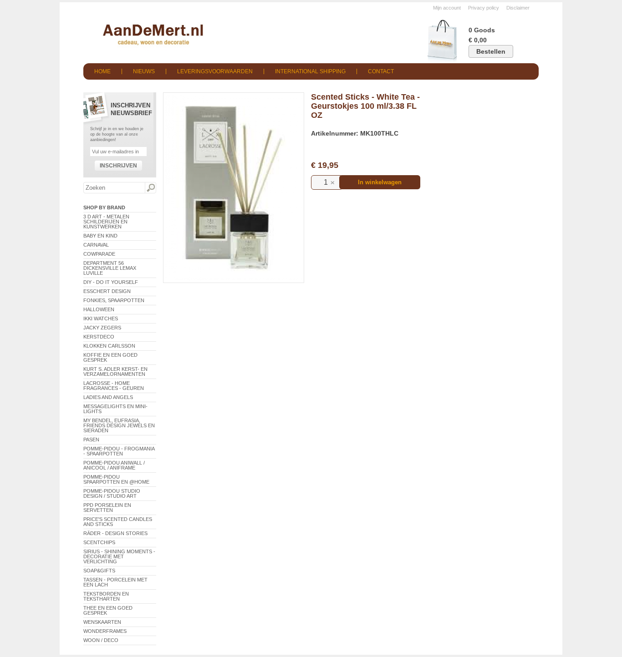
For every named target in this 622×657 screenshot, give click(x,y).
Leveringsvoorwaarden (215, 71)
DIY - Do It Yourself (110, 282)
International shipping (310, 71)
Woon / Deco (100, 640)
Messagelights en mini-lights (115, 409)
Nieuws (144, 71)
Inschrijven (118, 165)
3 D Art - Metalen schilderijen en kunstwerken (106, 221)
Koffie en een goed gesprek (110, 357)
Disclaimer (518, 7)
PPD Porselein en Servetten (107, 507)
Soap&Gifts (99, 570)
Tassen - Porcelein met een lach (115, 582)
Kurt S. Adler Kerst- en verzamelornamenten (115, 371)
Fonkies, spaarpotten (113, 300)
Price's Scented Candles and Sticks (117, 521)
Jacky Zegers (102, 327)
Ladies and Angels (108, 397)
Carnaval (96, 245)
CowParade (99, 254)
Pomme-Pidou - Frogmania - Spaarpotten (118, 451)
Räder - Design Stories (115, 533)
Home (102, 71)
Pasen (91, 439)
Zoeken (150, 187)
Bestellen (490, 51)
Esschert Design (107, 291)
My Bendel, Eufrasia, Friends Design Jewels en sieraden (119, 425)
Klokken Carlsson (109, 346)
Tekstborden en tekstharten (106, 596)
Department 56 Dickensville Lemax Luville (109, 268)
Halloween (98, 309)
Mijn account (447, 7)
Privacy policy (483, 7)
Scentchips (99, 542)
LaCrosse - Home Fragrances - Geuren (113, 385)
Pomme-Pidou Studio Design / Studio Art (111, 493)
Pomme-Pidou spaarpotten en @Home (116, 479)
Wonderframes (105, 631)
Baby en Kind (100, 235)
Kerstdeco (98, 336)
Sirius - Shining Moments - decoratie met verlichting (119, 556)
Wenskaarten (102, 622)
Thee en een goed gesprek (108, 610)
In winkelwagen (380, 182)
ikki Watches (100, 318)
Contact (381, 71)
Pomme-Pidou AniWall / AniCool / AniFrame (114, 465)
